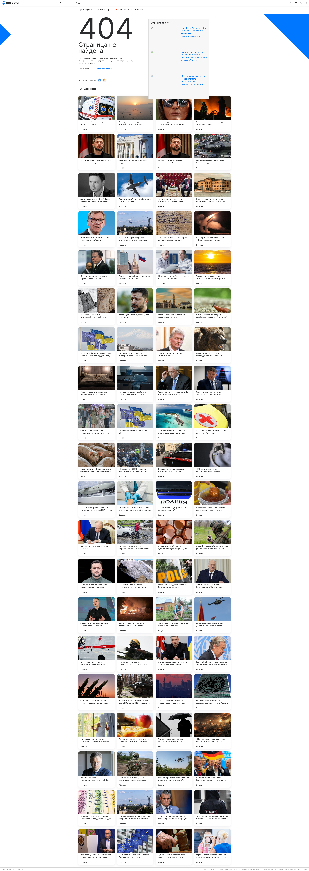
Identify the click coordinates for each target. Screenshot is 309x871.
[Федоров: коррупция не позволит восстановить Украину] (96, 615)
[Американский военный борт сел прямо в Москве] (135, 191)
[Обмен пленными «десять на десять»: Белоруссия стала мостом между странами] (212, 615)
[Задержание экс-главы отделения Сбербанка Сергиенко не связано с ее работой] (212, 808)
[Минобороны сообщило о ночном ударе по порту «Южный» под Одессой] (212, 538)
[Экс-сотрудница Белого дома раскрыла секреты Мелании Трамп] (174, 114)
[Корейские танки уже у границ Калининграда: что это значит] (212, 152)
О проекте (211, 869)
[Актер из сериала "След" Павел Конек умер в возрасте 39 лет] (96, 191)
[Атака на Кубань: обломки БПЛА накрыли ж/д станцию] (212, 422)
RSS (204, 869)
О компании (11, 869)
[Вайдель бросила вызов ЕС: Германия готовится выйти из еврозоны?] (212, 769)
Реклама (20, 869)
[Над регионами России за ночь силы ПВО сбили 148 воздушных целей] (135, 692)
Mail (3, 869)
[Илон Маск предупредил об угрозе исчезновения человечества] (96, 268)
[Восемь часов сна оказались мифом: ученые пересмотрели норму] (96, 384)
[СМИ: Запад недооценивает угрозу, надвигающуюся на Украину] (174, 692)
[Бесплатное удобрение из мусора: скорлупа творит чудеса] (174, 538)
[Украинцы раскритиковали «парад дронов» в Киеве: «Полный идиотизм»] (174, 769)
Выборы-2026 (89, 10)
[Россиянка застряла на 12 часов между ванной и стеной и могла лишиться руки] (135, 499)
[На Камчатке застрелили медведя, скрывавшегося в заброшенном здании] (212, 345)
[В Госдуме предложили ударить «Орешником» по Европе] (212, 229)
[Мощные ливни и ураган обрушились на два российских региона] (135, 538)
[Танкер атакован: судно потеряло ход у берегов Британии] (135, 114)
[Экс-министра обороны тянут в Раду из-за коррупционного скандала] (174, 654)
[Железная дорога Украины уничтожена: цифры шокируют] (135, 229)
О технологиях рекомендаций (227, 869)
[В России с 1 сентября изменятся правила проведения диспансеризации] (174, 268)
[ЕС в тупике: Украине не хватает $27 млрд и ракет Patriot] (135, 847)
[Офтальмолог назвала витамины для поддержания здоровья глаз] (212, 847)
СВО (120, 10)
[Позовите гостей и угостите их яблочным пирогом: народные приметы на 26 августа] (135, 731)
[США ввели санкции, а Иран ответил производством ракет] (96, 692)
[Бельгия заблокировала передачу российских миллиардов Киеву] (96, 345)
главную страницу (104, 68)
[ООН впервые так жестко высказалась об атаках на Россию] (212, 692)
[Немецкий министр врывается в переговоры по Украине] (96, 229)
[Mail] (3, 3)
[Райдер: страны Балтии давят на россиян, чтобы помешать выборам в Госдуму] (135, 268)
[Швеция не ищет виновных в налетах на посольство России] (212, 191)
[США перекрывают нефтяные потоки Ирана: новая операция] (174, 808)
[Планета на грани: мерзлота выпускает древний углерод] (135, 577)
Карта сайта (302, 869)
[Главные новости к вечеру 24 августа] (96, 538)
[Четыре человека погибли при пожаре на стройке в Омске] (135, 384)
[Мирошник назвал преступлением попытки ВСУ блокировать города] (96, 769)
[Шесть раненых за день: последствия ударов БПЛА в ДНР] (96, 654)
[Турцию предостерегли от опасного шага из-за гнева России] (174, 191)
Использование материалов (273, 869)
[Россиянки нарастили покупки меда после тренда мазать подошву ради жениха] (212, 499)
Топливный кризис (135, 10)
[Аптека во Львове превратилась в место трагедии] (96, 114)
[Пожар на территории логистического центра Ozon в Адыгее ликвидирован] (135, 654)
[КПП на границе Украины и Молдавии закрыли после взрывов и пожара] (135, 615)
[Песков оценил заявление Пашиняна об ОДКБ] (174, 345)
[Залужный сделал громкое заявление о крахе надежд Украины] (212, 384)
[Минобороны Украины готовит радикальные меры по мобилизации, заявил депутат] (135, 152)
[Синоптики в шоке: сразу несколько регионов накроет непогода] (96, 422)
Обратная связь (290, 869)
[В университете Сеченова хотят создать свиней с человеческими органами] (96, 461)
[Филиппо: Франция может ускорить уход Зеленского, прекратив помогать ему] (174, 152)
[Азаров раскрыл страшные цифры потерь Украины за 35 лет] (174, 384)
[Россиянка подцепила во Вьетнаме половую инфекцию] (96, 731)
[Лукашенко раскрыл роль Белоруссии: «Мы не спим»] (212, 577)
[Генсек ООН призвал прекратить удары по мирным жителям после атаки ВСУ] (212, 654)
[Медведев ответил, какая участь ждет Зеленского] (135, 306)
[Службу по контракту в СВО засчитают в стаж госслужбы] (135, 769)
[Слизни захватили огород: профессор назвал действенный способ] (212, 306)
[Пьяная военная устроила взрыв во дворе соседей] (174, 499)
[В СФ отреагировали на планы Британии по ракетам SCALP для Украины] (96, 499)
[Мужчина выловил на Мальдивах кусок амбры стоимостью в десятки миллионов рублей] (174, 422)
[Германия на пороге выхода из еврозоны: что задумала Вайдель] (96, 808)
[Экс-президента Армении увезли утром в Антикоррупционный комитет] (96, 847)
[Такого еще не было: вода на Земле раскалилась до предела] (212, 268)
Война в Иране (106, 10)
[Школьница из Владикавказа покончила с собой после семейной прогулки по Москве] (174, 461)
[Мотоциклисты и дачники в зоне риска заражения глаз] (174, 615)
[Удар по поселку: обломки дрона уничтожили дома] (212, 114)
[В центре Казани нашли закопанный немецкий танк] (96, 306)
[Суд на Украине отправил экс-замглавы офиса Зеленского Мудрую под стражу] (174, 847)
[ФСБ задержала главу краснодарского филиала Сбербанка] (212, 461)
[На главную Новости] (12, 3)
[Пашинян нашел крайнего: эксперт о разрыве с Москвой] (135, 345)
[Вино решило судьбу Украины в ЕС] (135, 422)
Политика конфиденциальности (250, 869)
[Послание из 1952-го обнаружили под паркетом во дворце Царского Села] (174, 229)
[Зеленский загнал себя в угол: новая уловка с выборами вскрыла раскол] (96, 577)
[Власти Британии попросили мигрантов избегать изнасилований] (174, 306)
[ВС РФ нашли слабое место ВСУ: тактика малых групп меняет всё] (96, 152)
